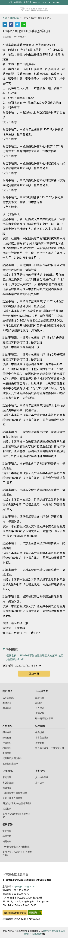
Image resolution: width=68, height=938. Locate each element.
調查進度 (7, 732)
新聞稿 (38, 702)
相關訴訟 (7, 748)
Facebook (45, 3)
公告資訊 (39, 708)
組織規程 (39, 732)
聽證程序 (7, 737)
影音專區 (7, 777)
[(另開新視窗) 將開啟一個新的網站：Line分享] (23, 24)
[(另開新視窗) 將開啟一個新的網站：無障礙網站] (35, 912)
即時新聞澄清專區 (44, 718)
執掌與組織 (8, 697)
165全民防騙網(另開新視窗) (16, 846)
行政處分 (7, 742)
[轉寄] (5, 24)
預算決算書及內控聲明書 (15, 793)
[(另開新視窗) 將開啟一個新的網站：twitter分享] (17, 24)
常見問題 (27, 2)
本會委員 (7, 702)
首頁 (10, 2)
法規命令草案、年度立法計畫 (49, 748)
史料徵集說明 (42, 777)
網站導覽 (18, 2)
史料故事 (39, 782)
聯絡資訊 (7, 708)
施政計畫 (7, 787)
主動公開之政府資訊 (12, 798)
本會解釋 (39, 742)
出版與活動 (8, 782)
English (36, 2)
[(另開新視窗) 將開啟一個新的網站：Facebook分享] (11, 24)
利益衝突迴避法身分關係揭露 (17, 803)
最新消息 (39, 697)
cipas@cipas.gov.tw (24, 886)
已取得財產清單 (10, 763)
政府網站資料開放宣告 (15, 913)
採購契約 (7, 808)
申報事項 (7, 753)
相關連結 (7, 841)
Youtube (55, 3)
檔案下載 (7, 836)
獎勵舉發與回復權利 (12, 758)
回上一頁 (34, 673)
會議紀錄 (14, 17)
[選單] (4, 9)
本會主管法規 (42, 737)
